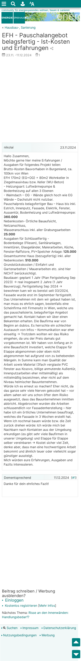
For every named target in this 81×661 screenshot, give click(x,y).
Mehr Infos (47, 605)
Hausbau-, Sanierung (20, 27)
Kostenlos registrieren (20, 605)
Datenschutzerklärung (59, 628)
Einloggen (14, 600)
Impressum (30, 628)
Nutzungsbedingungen (20, 635)
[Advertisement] (40, 101)
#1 (73, 478)
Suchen (11, 628)
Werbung (48, 635)
